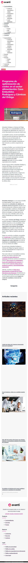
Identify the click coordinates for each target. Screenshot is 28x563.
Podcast (9, 32)
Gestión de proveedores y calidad (10, 10)
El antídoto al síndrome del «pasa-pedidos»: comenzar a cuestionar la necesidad (13, 489)
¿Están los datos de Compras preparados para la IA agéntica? (12, 345)
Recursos (6, 26)
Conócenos (7, 33)
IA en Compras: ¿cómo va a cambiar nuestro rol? (13, 392)
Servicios (6, 23)
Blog (8, 30)
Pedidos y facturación (9, 17)
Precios (6, 25)
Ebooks (8, 28)
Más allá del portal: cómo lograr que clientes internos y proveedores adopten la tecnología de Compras (13, 441)
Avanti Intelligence (9, 20)
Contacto (6, 35)
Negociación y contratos (10, 14)
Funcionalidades (8, 6)
